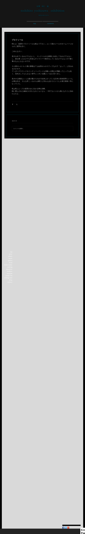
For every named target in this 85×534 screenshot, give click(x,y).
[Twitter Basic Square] (66, 528)
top (11, 252)
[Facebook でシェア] (12, 104)
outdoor (9, 271)
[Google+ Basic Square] (68, 528)
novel (10, 262)
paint (10, 254)
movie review (8, 265)
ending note (8, 278)
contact (9, 282)
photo (10, 256)
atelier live (9, 275)
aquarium (9, 269)
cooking (9, 267)
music (10, 258)
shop (10, 280)
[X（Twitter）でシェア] (16, 104)
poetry (10, 260)
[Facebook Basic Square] (63, 528)
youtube (9, 273)
